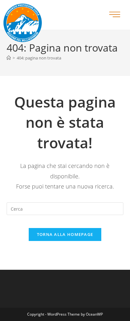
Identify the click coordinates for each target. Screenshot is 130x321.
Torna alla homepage (65, 234)
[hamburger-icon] (115, 15)
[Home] (9, 58)
